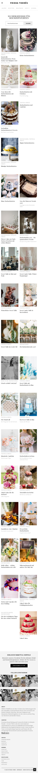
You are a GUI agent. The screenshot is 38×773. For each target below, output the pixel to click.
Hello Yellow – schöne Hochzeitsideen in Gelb (8, 566)
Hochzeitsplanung (7, 612)
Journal (33, 8)
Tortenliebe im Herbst (26, 492)
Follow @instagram (19, 673)
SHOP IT (27, 8)
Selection (11, 8)
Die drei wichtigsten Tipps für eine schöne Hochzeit (9, 617)
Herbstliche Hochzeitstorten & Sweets (9, 129)
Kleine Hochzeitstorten (27, 55)
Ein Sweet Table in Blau (27, 420)
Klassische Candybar (7, 456)
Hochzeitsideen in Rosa (27, 456)
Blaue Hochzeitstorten (8, 201)
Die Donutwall (5, 420)
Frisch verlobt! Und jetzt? (9, 383)
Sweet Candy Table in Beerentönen (26, 311)
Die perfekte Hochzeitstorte (24, 530)
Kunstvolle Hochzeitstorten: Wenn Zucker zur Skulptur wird (9, 59)
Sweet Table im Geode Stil (9, 347)
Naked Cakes (24, 638)
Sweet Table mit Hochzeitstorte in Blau (26, 384)
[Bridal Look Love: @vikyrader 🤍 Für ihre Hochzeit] (31, 681)
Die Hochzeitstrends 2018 (28, 347)
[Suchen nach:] (15, 23)
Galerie (4, 8)
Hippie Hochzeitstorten (27, 143)
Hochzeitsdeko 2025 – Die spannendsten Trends (28, 238)
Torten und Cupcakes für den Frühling (9, 603)
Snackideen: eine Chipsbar (9, 529)
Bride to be (4, 380)
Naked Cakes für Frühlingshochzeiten (26, 604)
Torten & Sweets (25, 53)
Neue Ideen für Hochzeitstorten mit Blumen (7, 94)
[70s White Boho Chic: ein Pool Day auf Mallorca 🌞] (6, 681)
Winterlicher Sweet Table (9, 310)
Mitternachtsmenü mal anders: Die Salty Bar (27, 566)
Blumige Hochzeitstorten (9, 166)
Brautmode (19, 8)
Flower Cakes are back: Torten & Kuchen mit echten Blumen (8, 241)
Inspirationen (5, 53)
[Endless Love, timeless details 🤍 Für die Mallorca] (19, 681)
